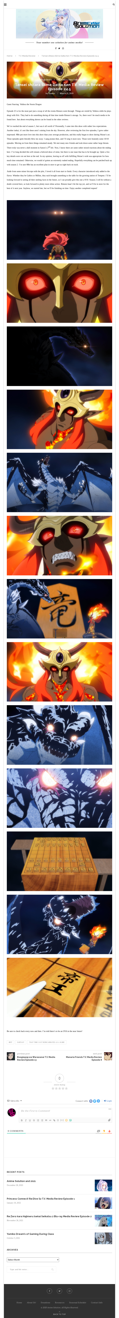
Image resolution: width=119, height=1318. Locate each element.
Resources (59, 1302)
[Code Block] (50, 1120)
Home (9, 56)
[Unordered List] (42, 1120)
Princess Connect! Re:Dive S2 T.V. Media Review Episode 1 (41, 1198)
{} (58, 1120)
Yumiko (51, 93)
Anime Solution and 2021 (21, 1181)
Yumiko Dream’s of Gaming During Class (30, 1234)
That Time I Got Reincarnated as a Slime (46, 1042)
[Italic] (26, 1120)
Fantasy (20, 1042)
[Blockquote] (46, 1120)
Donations (45, 1302)
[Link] (54, 1120)
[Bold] (22, 1120)
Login (109, 1100)
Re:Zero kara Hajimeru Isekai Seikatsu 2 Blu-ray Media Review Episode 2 (49, 1216)
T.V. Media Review (27, 56)
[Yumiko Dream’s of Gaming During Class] (103, 1238)
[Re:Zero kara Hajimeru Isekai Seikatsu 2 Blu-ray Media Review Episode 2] (103, 1221)
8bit (10, 1042)
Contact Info (97, 1302)
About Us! (31, 1302)
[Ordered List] (38, 1120)
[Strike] (34, 1120)
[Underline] (30, 1120)
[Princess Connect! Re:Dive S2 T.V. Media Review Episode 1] (103, 1203)
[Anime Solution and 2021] (103, 1185)
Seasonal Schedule (77, 1302)
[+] (62, 1120)
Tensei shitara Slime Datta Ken (69, 80)
